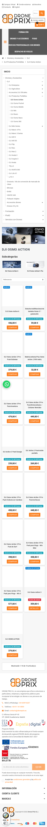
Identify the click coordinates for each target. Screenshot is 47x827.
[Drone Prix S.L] (16, 18)
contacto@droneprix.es (18, 711)
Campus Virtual (8, 4)
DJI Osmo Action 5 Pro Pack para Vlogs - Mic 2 (12, 592)
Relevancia (7, 280)
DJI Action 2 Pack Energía (12, 452)
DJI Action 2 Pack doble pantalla (34, 452)
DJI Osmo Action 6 (11, 271)
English (16, 7)
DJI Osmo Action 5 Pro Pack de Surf (12, 545)
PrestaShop (15, 820)
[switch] (5, 823)
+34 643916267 (24, 703)
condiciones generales (21, 779)
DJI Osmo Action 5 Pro (35, 271)
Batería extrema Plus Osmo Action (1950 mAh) (34, 358)
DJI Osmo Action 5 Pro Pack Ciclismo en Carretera (12, 498)
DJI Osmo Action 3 (34, 592)
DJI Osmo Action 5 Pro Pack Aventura (12, 405)
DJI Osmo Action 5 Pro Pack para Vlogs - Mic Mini (34, 545)
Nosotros (36, 4)
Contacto (7, 7)
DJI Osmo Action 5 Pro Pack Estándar (12, 358)
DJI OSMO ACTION (12, 639)
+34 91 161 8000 (18, 707)
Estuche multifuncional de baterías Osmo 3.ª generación (34, 311)
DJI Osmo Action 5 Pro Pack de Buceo (34, 498)
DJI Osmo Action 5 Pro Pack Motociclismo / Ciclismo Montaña (34, 405)
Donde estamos (24, 4)
